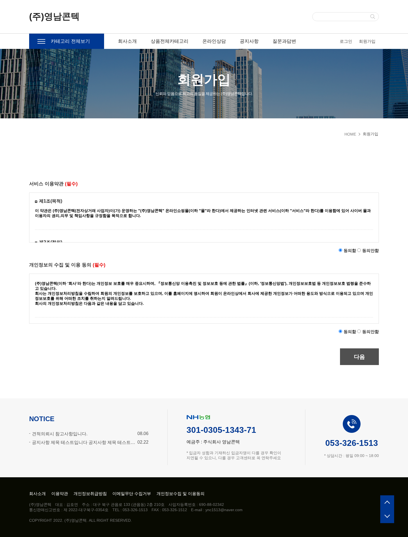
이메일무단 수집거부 (131, 493)
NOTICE (41, 419)
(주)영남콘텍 (54, 16)
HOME (350, 134)
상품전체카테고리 (169, 41)
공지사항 (249, 41)
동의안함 (370, 250)
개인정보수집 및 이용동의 (181, 493)
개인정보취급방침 (90, 493)
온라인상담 (214, 41)
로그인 (346, 41)
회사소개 (127, 41)
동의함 (350, 250)
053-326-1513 (351, 443)
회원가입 (367, 41)
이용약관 (59, 493)
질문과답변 (284, 41)
